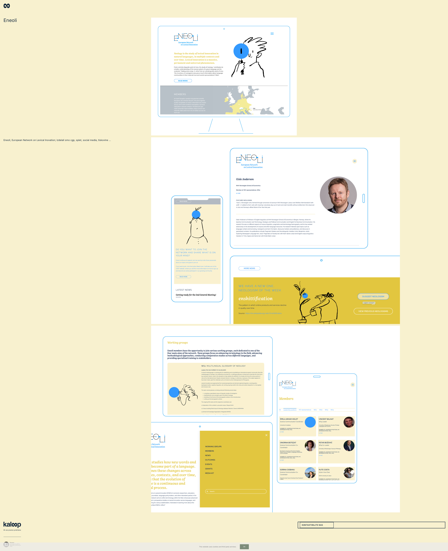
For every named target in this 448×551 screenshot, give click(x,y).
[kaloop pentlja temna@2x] (7, 4)
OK (244, 547)
